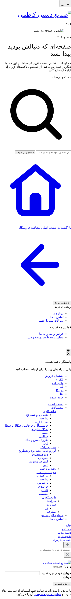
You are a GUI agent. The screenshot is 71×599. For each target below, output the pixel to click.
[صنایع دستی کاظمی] (44, 14)
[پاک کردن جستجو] (67, 555)
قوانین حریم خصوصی (47, 594)
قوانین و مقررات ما (51, 333)
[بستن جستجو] (67, 545)
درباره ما (57, 313)
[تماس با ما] (68, 352)
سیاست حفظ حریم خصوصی (45, 337)
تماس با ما (56, 317)
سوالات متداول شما (51, 320)
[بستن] (69, 560)
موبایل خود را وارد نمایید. (56, 573)
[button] (66, 529)
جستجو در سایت (61, 77)
